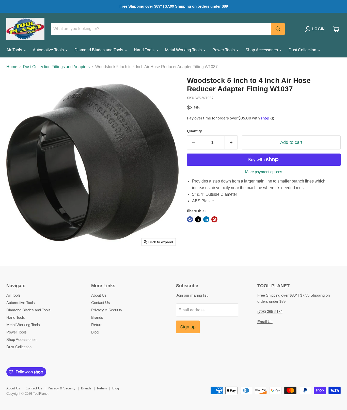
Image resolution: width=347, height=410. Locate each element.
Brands (97, 317)
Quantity (194, 131)
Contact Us (100, 302)
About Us (99, 295)
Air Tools (14, 50)
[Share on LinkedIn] (206, 219)
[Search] (278, 29)
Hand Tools (144, 50)
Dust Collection (303, 50)
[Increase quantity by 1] (231, 142)
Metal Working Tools (184, 50)
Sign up (188, 326)
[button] (316, 29)
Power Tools (224, 50)
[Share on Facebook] (190, 219)
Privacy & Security (106, 310)
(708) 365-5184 (269, 311)
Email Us (265, 322)
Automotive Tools (49, 50)
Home (11, 67)
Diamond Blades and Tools (99, 50)
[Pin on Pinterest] (214, 219)
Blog (95, 332)
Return (96, 325)
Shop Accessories (262, 50)
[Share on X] (198, 219)
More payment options (263, 172)
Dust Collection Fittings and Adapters (56, 67)
